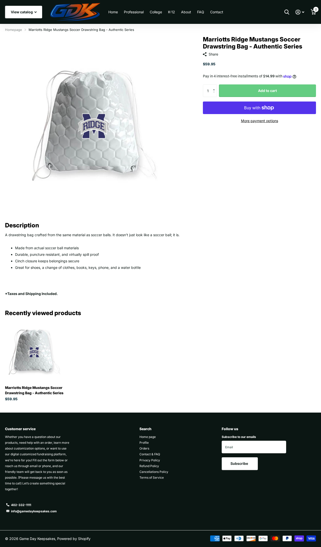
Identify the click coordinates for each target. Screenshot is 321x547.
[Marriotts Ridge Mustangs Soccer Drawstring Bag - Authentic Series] (34, 352)
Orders (144, 448)
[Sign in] (299, 12)
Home (113, 12)
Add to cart (267, 90)
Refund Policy (149, 466)
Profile (144, 442)
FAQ (200, 12)
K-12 (171, 12)
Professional (134, 12)
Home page (147, 437)
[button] (215, 86)
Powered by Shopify (74, 538)
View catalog (22, 12)
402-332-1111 (21, 505)
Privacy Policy (149, 460)
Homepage (13, 30)
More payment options (259, 121)
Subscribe (239, 463)
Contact (216, 12)
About (186, 12)
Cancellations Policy (153, 472)
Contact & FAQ (149, 454)
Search (145, 429)
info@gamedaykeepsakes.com (34, 511)
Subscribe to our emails (239, 437)
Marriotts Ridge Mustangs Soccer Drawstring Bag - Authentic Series (34, 390)
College (156, 12)
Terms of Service (151, 477)
